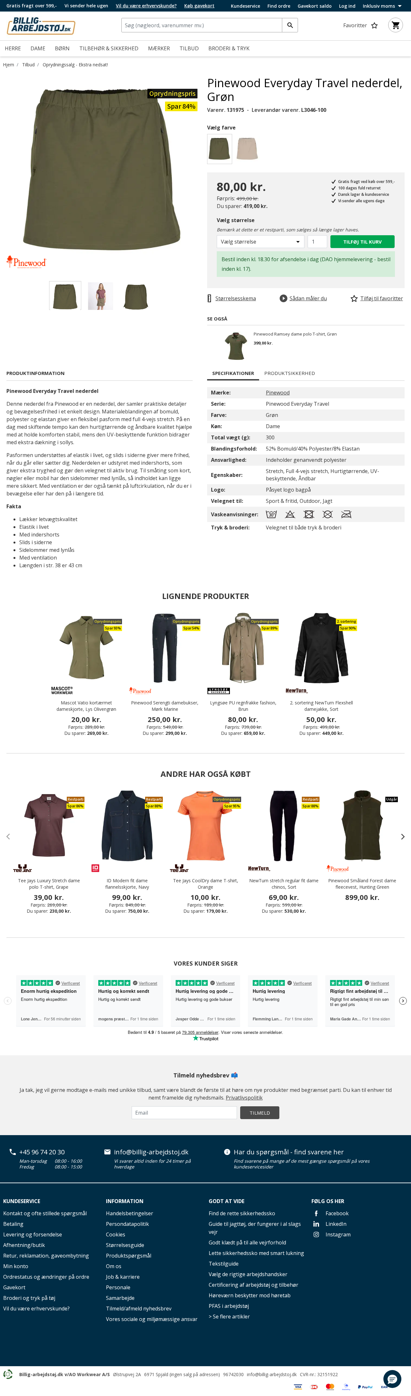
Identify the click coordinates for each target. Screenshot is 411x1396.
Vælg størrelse (236, 220)
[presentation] (399, 836)
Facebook (336, 1213)
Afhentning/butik (24, 1245)
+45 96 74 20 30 (42, 1152)
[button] (392, 1379)
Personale (118, 1287)
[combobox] (209, 25)
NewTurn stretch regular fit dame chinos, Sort (284, 883)
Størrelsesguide (125, 1245)
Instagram (337, 1234)
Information (125, 1201)
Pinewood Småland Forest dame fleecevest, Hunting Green (362, 883)
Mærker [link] (159, 48)
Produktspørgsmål (128, 1255)
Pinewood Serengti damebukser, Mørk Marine (164, 706)
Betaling (13, 1223)
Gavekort (14, 1287)
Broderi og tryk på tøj (29, 1297)
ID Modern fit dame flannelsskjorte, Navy (127, 883)
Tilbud (28, 65)
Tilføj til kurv (362, 241)
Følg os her (327, 1201)
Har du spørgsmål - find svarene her (289, 1152)
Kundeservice (245, 6)
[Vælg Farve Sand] (248, 151)
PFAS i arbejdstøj (229, 1305)
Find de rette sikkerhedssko (242, 1213)
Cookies (115, 1234)
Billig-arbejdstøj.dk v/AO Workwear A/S (64, 1374)
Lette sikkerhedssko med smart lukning (256, 1253)
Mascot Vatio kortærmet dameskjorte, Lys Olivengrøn (86, 706)
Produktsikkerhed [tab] (289, 373)
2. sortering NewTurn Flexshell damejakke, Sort (321, 706)
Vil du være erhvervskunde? (36, 1308)
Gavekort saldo (315, 6)
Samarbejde (120, 1297)
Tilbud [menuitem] (189, 48)
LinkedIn (335, 1223)
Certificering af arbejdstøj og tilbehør (253, 1284)
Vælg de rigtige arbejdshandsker (248, 1274)
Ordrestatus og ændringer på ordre (46, 1276)
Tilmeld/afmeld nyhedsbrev (138, 1308)
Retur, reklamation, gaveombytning (46, 1255)
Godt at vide (226, 1201)
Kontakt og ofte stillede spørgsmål (45, 1213)
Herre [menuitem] (13, 48)
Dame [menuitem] (38, 48)
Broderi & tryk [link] (228, 48)
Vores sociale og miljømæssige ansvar (151, 1319)
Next (202, 172)
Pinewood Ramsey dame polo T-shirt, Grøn (295, 334)
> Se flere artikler (229, 1316)
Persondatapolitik (127, 1223)
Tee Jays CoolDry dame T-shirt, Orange (205, 883)
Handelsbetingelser (129, 1213)
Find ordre (278, 6)
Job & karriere (123, 1276)
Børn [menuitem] (62, 48)
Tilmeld (259, 1112)
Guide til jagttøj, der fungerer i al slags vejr (255, 1227)
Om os (113, 1266)
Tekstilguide (224, 1263)
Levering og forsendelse (32, 1234)
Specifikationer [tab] (233, 373)
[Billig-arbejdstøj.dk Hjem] (41, 25)
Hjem (8, 65)
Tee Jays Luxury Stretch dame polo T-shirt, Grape (49, 883)
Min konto (15, 1266)
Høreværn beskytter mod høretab (250, 1295)
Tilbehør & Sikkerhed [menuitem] (108, 48)
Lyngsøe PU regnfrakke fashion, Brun (243, 706)
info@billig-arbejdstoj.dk (151, 1152)
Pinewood (278, 392)
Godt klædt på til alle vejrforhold (247, 1242)
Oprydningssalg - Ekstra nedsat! (75, 65)
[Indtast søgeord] (290, 25)
